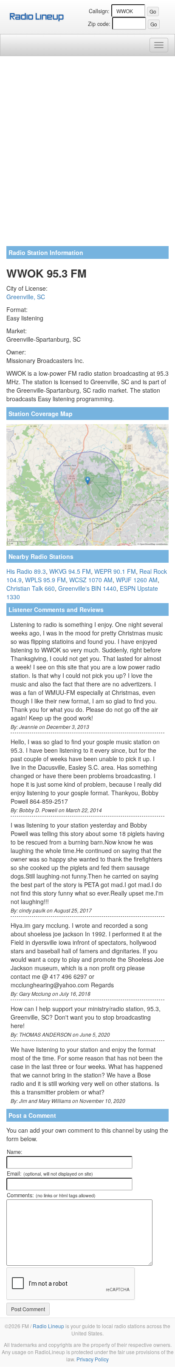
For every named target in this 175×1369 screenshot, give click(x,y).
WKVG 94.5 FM (70, 571)
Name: (15, 1152)
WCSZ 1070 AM (91, 579)
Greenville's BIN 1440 (87, 588)
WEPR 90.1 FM (115, 571)
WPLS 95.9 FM (45, 579)
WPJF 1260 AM (137, 579)
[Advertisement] (87, 154)
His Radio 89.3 (26, 571)
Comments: (51, 1195)
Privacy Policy (92, 1359)
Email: (50, 1173)
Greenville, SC (25, 296)
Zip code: (99, 24)
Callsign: (99, 11)
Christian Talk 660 (30, 588)
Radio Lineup (48, 1325)
